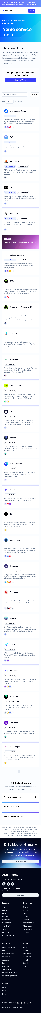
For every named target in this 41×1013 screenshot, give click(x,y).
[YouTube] (12, 884)
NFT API (5, 916)
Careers (26, 950)
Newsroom (27, 957)
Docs (25, 913)
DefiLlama (7, 835)
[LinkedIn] (8, 884)
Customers (27, 954)
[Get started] (20, 3)
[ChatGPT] (18, 1002)
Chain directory (28, 926)
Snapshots (26, 932)
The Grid (17, 833)
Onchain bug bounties (9, 976)
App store (5, 960)
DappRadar (14, 835)
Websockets (6, 923)
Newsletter (6, 966)
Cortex (4, 907)
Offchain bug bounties (9, 973)
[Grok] (33, 1002)
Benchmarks (27, 929)
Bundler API (6, 932)
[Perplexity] (24, 1002)
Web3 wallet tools (19, 20)
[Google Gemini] (21, 1002)
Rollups (4, 913)
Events (4, 963)
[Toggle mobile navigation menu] (38, 11)
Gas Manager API (8, 935)
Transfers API (6, 926)
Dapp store (6, 20)
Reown (19, 835)
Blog (3, 950)
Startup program (7, 969)
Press (4, 991)
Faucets (26, 920)
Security (26, 963)
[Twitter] (4, 884)
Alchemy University (8, 947)
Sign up (25, 907)
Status (25, 910)
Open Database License (31, 833)
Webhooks (6, 920)
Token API (5, 929)
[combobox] (10, 102)
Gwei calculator (28, 923)
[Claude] (30, 1002)
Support (25, 916)
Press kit (26, 960)
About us (26, 947)
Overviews (6, 957)
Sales (4, 988)
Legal (25, 966)
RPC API (5, 910)
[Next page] (24, 771)
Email (4, 994)
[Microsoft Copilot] (27, 1002)
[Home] (7, 11)
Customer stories (8, 954)
